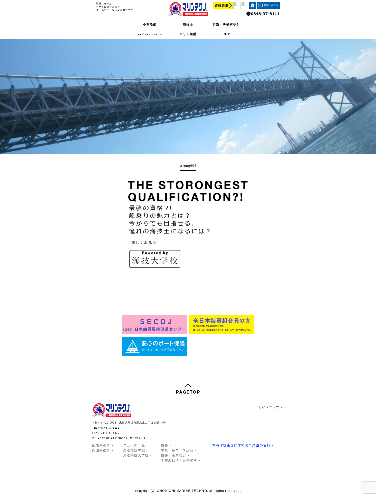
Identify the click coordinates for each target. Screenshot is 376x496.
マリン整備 (188, 34)
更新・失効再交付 (226, 24)
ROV (226, 34)
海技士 (188, 24)
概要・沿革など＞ (175, 455)
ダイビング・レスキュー (149, 34)
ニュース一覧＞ (136, 445)
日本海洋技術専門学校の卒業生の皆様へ (241, 445)
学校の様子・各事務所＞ (181, 460)
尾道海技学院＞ (136, 450)
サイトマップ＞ (271, 407)
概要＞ (166, 445)
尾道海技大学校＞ (137, 455)
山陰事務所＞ (103, 445)
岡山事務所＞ (103, 450)
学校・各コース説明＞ (179, 450)
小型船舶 (149, 24)
